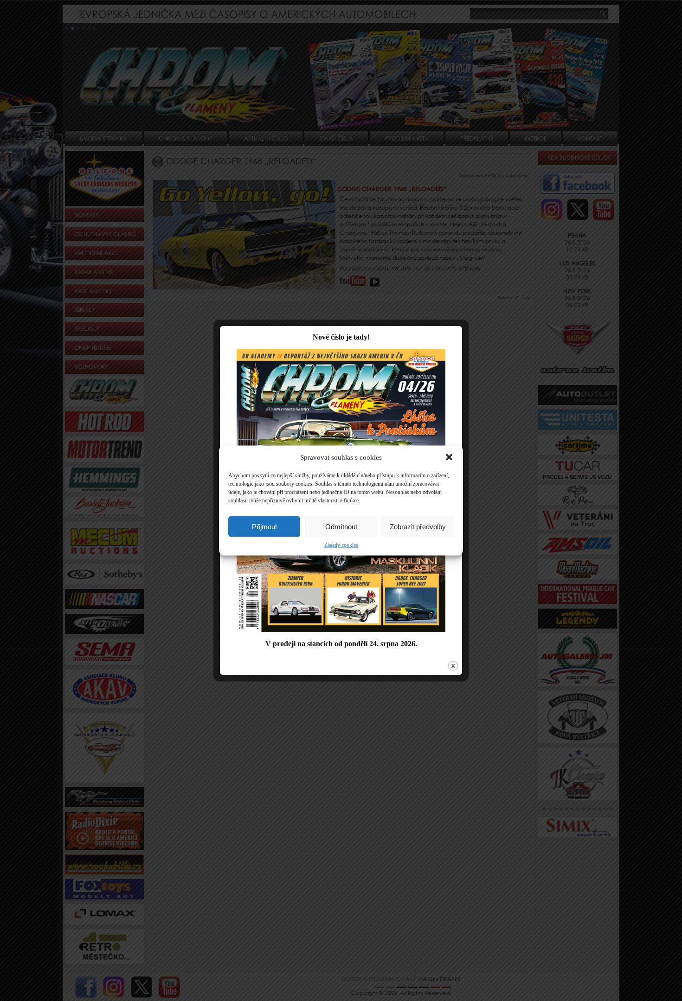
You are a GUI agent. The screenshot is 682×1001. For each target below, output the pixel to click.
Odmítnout (341, 526)
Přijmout (264, 526)
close (453, 666)
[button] (449, 457)
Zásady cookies (341, 545)
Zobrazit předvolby (418, 526)
